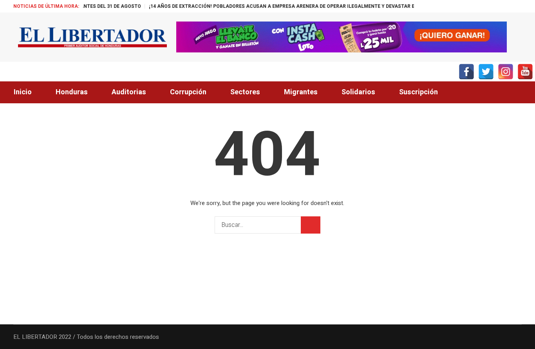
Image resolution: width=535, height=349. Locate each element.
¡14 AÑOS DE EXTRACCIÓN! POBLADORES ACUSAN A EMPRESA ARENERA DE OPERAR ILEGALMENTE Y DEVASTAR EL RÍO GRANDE (287, 6)
